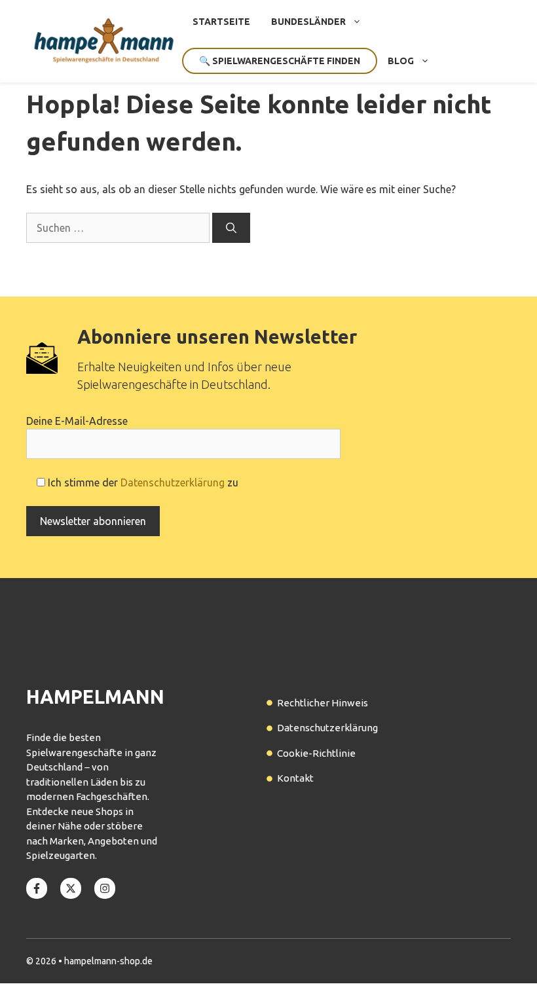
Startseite (221, 21)
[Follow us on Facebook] (36, 888)
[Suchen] (231, 228)
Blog (401, 61)
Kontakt (295, 778)
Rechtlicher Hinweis (322, 702)
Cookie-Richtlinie (316, 753)
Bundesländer (308, 21)
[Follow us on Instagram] (104, 888)
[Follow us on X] (70, 888)
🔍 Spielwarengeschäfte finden (279, 61)
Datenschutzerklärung (172, 482)
